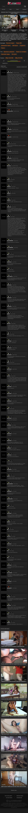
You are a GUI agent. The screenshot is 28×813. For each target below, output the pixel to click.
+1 (10, 71)
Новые (11, 9)
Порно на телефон (21, 51)
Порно (10, 801)
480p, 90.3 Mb (18, 58)
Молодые (15, 45)
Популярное (24, 9)
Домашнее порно (5, 45)
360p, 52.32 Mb (9, 58)
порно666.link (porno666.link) (17, 800)
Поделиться (4, 63)
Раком (3, 48)
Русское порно (10, 43)
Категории (3, 9)
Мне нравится (3, 61)
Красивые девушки (9, 51)
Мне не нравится (24, 61)
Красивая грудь (5, 54)
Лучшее (17, 9)
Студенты (22, 45)
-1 (12, 71)
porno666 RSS (19, 797)
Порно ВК (18, 43)
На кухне (14, 54)
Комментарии (3, 66)
